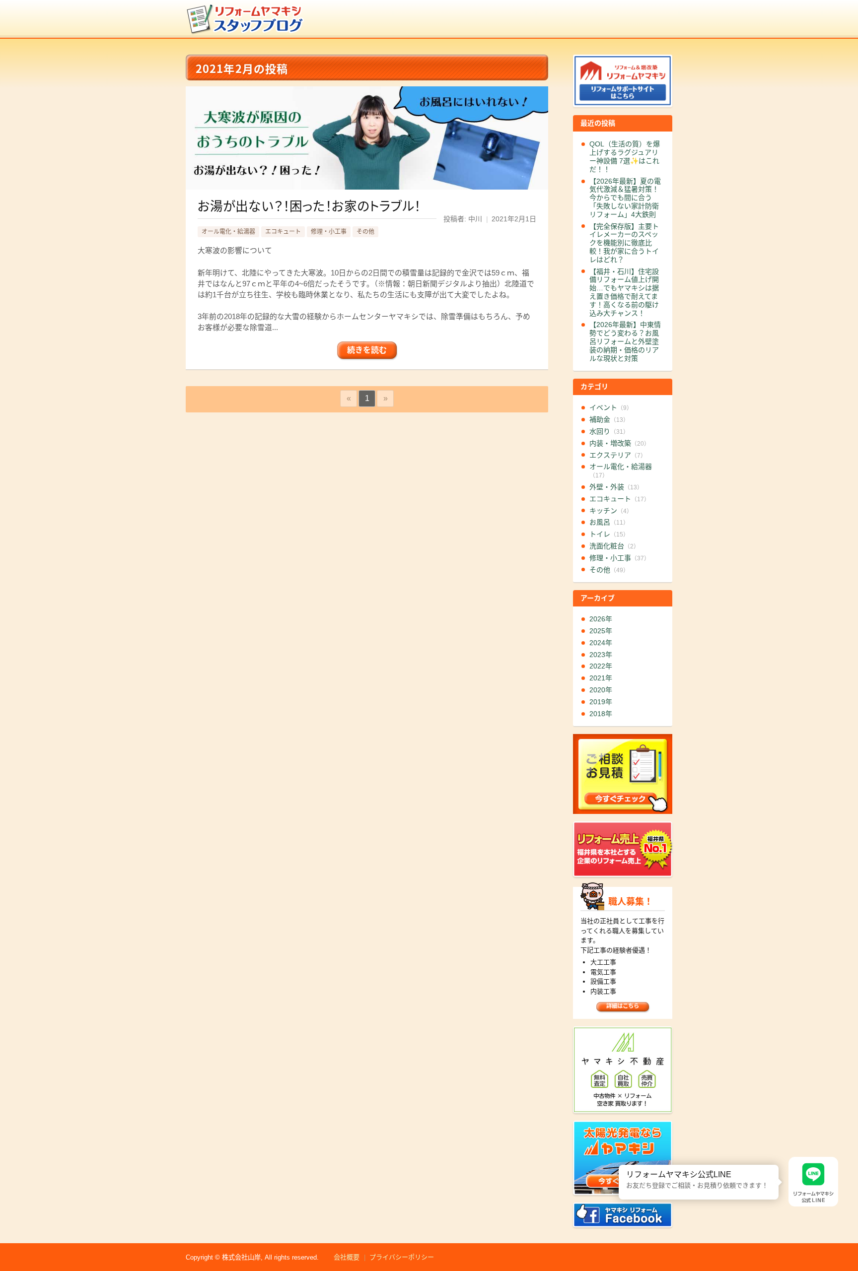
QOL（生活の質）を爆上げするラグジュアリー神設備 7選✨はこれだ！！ (624, 156)
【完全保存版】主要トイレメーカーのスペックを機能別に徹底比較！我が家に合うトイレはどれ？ (624, 243)
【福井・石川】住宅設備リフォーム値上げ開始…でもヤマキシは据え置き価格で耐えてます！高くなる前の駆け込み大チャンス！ (624, 292)
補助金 (609, 419)
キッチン (611, 511)
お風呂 (609, 522)
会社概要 (346, 1257)
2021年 (600, 678)
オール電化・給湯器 (228, 231)
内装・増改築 (619, 443)
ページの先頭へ (847, 1235)
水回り (609, 431)
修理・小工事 (329, 231)
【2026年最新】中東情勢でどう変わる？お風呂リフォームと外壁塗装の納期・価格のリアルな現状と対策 (625, 341)
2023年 (600, 655)
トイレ (609, 534)
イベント (611, 407)
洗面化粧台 (614, 546)
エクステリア (617, 455)
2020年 (600, 690)
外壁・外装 (616, 487)
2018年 (600, 714)
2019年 (600, 702)
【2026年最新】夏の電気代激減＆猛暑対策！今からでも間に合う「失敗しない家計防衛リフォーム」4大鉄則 (625, 197)
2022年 (600, 666)
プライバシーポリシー (401, 1257)
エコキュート (283, 231)
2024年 (600, 643)
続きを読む (367, 350)
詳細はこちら (622, 1006)
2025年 (600, 631)
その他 (365, 231)
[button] (618, 1164)
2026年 (600, 619)
